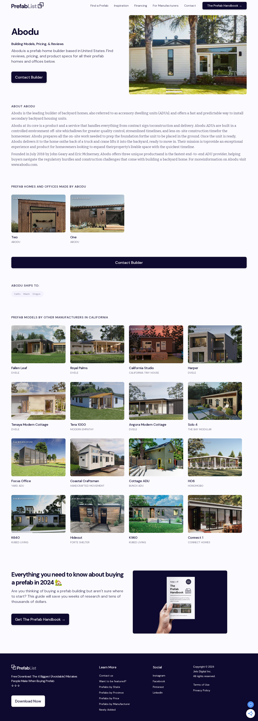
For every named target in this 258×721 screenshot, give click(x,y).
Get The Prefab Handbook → (40, 619)
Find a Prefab (99, 6)
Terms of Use (201, 684)
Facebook (159, 681)
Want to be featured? (112, 681)
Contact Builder (29, 77)
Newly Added (107, 709)
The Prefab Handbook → (224, 6)
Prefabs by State (109, 687)
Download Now (28, 701)
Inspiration (121, 6)
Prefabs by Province (111, 692)
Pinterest (158, 687)
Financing (140, 6)
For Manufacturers (165, 6)
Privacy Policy (201, 690)
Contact (190, 6)
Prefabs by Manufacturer (114, 704)
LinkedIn (158, 692)
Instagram (159, 675)
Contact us (106, 675)
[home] (27, 5)
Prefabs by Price (109, 698)
